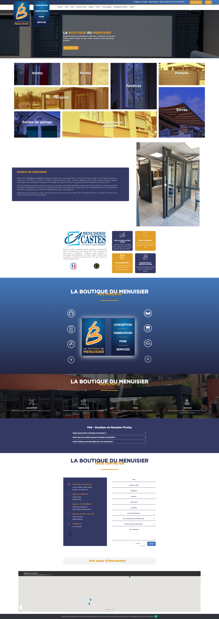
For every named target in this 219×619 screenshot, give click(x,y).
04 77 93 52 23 (179, 2)
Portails (97, 7)
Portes (66, 7)
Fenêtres (60, 7)
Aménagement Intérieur (120, 7)
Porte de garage (106, 7)
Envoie (151, 544)
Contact (131, 7)
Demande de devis (72, 48)
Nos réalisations (196, 2)
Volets (72, 7)
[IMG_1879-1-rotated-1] (168, 226)
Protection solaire (81, 7)
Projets (208, 2)
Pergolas (91, 7)
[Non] (217, 616)
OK (156, 616)
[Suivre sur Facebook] (70, 533)
